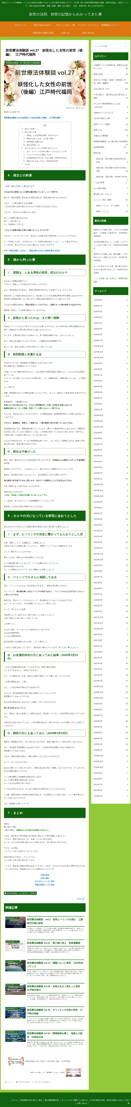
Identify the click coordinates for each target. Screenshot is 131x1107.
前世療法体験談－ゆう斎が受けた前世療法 (21, 893)
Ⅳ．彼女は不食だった (31, 145)
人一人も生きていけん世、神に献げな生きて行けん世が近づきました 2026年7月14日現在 (111, 269)
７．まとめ (25, 164)
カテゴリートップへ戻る (45, 881)
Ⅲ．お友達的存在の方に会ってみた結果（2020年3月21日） (45, 158)
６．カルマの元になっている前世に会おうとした (39, 148)
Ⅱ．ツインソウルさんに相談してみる (37, 155)
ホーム (15, 1100)
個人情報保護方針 (52, 1100)
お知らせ (84, 1100)
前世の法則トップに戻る (45, 884)
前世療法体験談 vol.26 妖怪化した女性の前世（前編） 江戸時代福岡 (32, 118)
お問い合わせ (82, 1103)
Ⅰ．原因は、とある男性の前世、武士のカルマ (40, 135)
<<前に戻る (44, 875)
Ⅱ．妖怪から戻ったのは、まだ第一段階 (38, 139)
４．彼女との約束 (28, 129)
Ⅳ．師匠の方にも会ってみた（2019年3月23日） (41, 161)
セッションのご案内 (70, 1100)
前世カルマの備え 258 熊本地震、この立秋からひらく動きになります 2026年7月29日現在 (111, 257)
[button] (125, 46)
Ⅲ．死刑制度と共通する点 (33, 142)
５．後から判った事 (28, 132)
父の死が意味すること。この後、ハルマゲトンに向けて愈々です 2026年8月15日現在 (111, 245)
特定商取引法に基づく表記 (31, 1100)
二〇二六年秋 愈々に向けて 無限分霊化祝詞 (111, 280)
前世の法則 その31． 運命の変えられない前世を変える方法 (34, 250)
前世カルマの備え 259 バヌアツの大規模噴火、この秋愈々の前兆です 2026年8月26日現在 (111, 233)
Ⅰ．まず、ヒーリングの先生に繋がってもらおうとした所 (45, 151)
